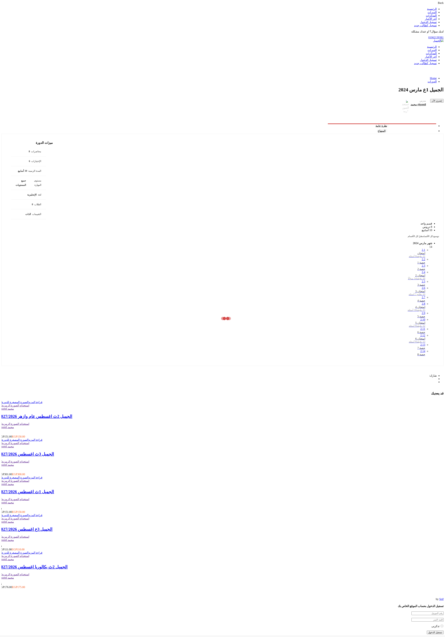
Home (433, 78)
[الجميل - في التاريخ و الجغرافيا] (438, 40)
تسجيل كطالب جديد (425, 25)
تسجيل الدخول (428, 22)
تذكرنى (435, 626)
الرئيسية (432, 8)
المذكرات (431, 15)
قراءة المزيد (35, 402)
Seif (441, 599)
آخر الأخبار (431, 18)
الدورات (432, 12)
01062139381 (436, 37)
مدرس (423, 100)
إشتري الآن (437, 100)
